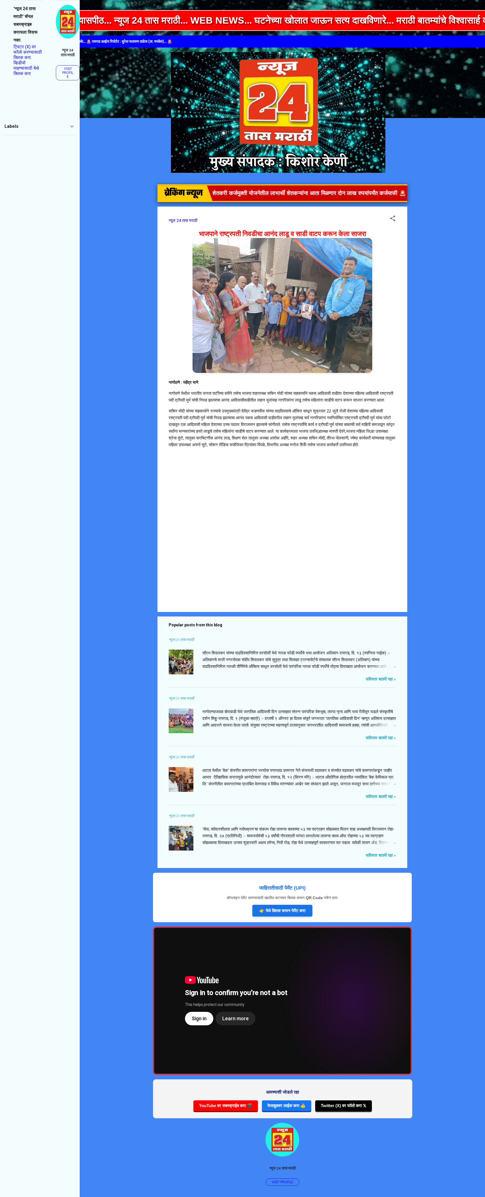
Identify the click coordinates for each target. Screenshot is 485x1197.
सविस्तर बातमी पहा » (381, 679)
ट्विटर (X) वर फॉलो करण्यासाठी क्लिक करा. (27, 52)
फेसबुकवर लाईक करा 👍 (286, 1105)
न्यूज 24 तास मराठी (282, 1168)
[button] (392, 219)
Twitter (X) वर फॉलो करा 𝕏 (343, 1105)
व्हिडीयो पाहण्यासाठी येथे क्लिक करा (26, 68)
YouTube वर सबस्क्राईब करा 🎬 (225, 1105)
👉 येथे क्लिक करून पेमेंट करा (282, 910)
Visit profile (282, 1182)
